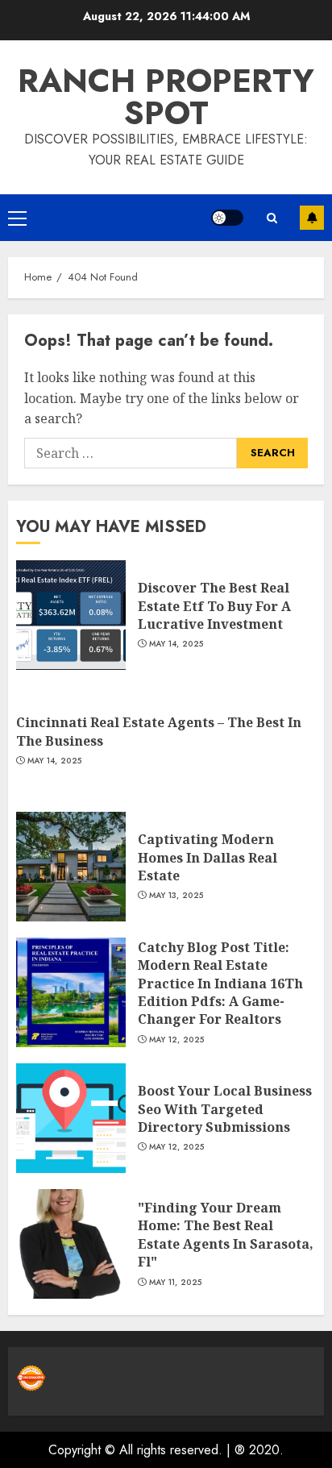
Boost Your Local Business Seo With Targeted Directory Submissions (225, 1109)
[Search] (271, 218)
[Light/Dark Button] (227, 218)
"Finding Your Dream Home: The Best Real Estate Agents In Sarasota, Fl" (225, 1234)
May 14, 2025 (176, 644)
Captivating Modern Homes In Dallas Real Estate (207, 857)
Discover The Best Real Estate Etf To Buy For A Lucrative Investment (214, 606)
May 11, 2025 (175, 1282)
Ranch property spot (166, 96)
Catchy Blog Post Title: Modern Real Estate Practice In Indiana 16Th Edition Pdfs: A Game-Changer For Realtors (220, 983)
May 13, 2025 (176, 895)
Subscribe (312, 218)
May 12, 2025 (177, 1040)
